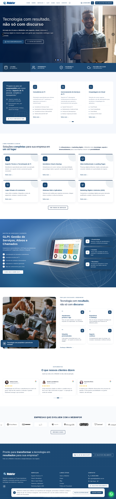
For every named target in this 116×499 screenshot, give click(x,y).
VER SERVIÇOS (36, 44)
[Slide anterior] (2, 34)
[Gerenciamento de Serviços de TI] (70, 121)
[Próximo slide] (113, 34)
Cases (53, 2)
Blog (58, 2)
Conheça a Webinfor (67, 347)
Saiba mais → (37, 117)
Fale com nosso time (17, 118)
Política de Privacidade (66, 486)
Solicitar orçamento (105, 2)
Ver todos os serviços (58, 207)
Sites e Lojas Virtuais (36, 481)
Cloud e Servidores (36, 478)
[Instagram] (4, 486)
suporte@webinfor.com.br (97, 478)
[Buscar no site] (92, 2)
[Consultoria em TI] (73, 121)
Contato (64, 2)
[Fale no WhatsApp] (111, 493)
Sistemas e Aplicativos (37, 483)
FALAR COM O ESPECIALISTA (15, 44)
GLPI (48, 2)
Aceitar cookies (97, 492)
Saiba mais (9, 174)
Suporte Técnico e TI (37, 475)
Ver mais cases (58, 432)
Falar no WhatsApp (83, 455)
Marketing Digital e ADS (37, 486)
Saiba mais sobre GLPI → (12, 272)
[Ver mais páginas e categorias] (69, 3)
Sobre (34, 2)
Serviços (40, 2)
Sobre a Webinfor (64, 475)
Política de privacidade (81, 492)
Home (28, 2)
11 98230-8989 (86, 2)
